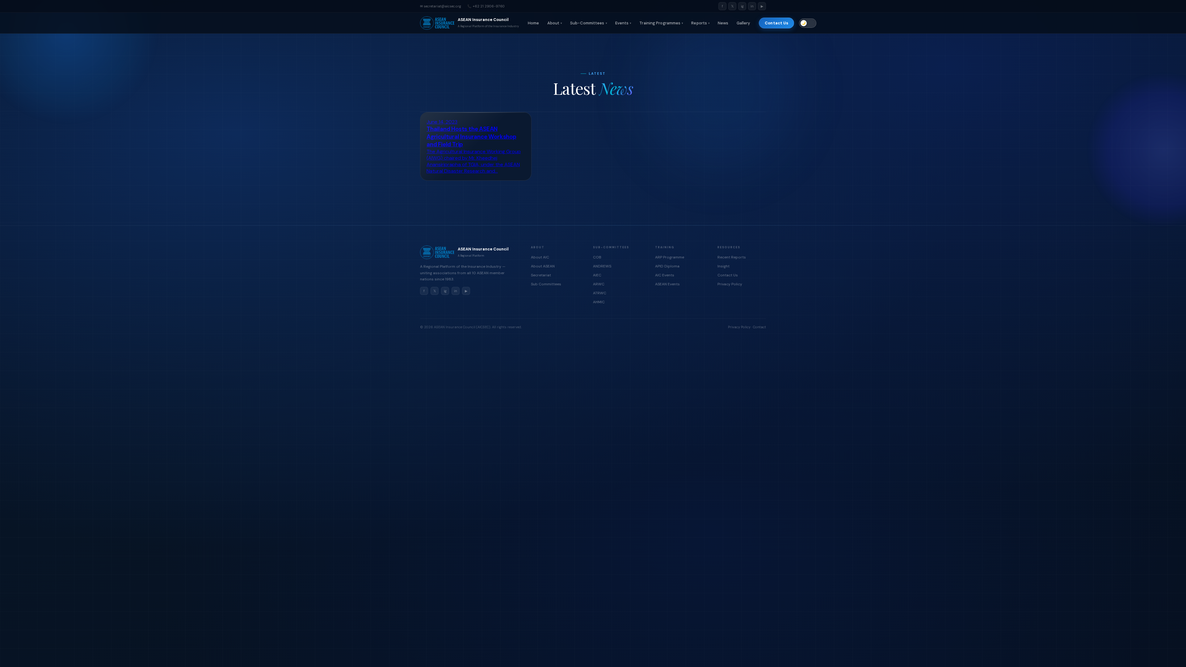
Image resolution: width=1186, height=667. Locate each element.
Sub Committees (546, 284)
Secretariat (541, 275)
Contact (759, 327)
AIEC (597, 275)
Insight (723, 266)
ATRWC (599, 293)
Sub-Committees (588, 23)
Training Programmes (661, 23)
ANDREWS (602, 266)
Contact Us (776, 23)
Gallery (743, 23)
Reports (700, 23)
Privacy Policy (729, 284)
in (752, 6)
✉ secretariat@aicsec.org (440, 6)
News (723, 23)
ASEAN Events (667, 284)
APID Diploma (667, 266)
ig (742, 6)
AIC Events (664, 275)
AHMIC (599, 302)
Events (623, 23)
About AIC (540, 257)
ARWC (598, 284)
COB (597, 257)
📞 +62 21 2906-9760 (486, 6)
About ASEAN (543, 266)
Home (533, 23)
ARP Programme (669, 257)
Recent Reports (731, 257)
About (554, 23)
